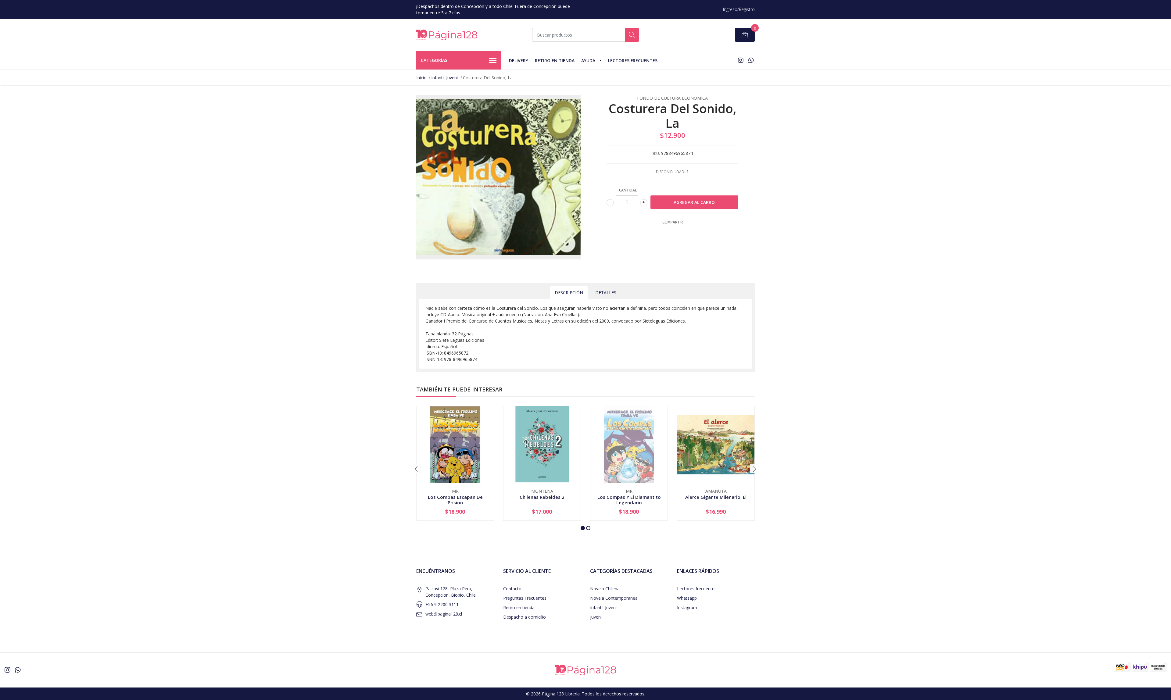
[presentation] (416, 468)
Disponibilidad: (670, 171)
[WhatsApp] (751, 60)
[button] (583, 528)
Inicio (421, 77)
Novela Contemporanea (614, 598)
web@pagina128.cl (443, 614)
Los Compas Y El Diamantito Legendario (629, 499)
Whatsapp (687, 598)
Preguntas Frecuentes (524, 598)
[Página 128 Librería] (446, 35)
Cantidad (628, 190)
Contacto (512, 588)
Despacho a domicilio (524, 617)
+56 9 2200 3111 (442, 604)
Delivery (518, 60)
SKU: (656, 153)
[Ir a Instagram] (740, 60)
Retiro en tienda (555, 60)
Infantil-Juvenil (445, 77)
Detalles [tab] (605, 292)
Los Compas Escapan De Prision (455, 499)
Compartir (672, 222)
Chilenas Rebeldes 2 (542, 497)
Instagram (687, 607)
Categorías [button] (434, 60)
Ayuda (588, 60)
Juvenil (596, 617)
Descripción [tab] (569, 292)
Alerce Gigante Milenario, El (716, 497)
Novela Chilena (605, 588)
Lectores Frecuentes (632, 60)
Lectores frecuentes (697, 588)
